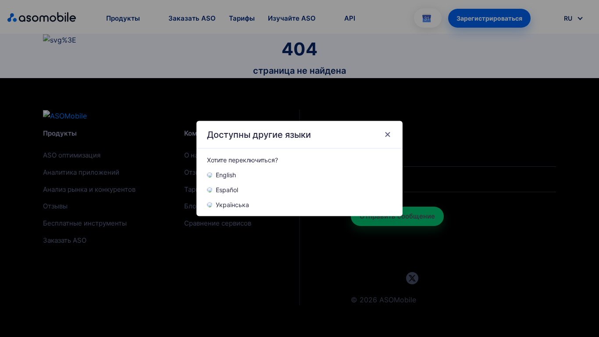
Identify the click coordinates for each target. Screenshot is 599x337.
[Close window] (387, 134)
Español (227, 190)
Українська (232, 204)
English (226, 175)
